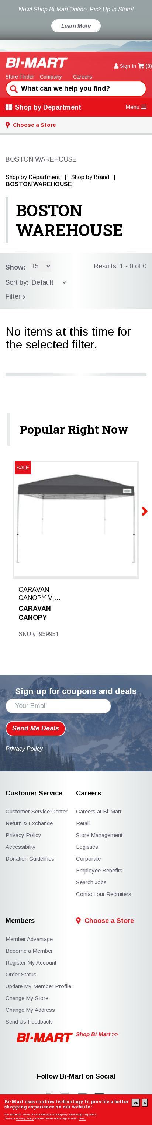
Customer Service (34, 793)
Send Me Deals (35, 728)
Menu (132, 107)
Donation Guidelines (30, 858)
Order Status (21, 974)
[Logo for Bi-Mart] (37, 62)
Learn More (76, 25)
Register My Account (31, 962)
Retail (83, 823)
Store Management (99, 835)
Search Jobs (91, 882)
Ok (136, 1102)
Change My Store (27, 998)
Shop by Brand (90, 177)
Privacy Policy (25, 1118)
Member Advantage (29, 939)
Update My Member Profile (38, 986)
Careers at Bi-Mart (98, 811)
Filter (14, 296)
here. (82, 1118)
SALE (23, 468)
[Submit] (13, 88)
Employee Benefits (99, 870)
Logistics (87, 847)
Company (51, 77)
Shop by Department (48, 107)
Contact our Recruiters (103, 894)
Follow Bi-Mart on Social (76, 1076)
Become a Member (29, 951)
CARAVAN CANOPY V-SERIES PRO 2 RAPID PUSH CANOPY (40, 594)
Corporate (88, 858)
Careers (82, 77)
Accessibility (21, 847)
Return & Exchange (29, 823)
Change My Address (30, 1010)
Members (20, 920)
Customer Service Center (37, 811)
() (148, 66)
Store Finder (20, 77)
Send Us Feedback (29, 1021)
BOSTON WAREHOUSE (69, 219)
